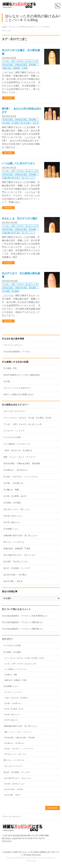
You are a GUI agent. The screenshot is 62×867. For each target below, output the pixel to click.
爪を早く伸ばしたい (12, 522)
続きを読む (8, 98)
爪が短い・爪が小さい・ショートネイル (20, 477)
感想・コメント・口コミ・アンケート (19, 457)
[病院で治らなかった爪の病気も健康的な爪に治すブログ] (19, 5)
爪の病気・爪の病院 (10, 123)
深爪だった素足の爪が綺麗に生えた (18, 394)
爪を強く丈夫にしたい (13, 516)
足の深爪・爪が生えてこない (15, 561)
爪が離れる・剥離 (11, 490)
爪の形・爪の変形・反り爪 (14, 496)
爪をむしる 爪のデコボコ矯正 (20, 218)
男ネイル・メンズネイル (13, 542)
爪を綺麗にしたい (11, 529)
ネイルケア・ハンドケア (13, 431)
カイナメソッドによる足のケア (16, 388)
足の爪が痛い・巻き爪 (29, 123)
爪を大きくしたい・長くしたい (16, 509)
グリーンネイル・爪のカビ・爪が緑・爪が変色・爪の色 (27, 418)
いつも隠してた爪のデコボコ (18, 163)
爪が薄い (7, 381)
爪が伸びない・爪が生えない (15, 470)
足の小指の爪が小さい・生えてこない (19, 555)
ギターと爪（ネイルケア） (14, 411)
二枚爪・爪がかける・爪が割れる (17, 450)
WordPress (22, 858)
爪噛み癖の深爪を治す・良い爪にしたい (18, 178)
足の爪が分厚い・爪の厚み (14, 575)
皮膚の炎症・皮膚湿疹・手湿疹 (15, 68)
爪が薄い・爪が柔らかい (13, 483)
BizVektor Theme (36, 858)
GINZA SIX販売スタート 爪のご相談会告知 (21, 375)
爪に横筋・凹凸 (10, 368)
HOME (4, 27)
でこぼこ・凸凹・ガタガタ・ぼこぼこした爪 (20, 61)
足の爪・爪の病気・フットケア (16, 568)
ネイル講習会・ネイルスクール (16, 444)
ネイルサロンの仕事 (12, 437)
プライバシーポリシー (13, 345)
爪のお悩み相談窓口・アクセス (16, 352)
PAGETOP (53, 808)
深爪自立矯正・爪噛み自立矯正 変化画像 (20, 65)
